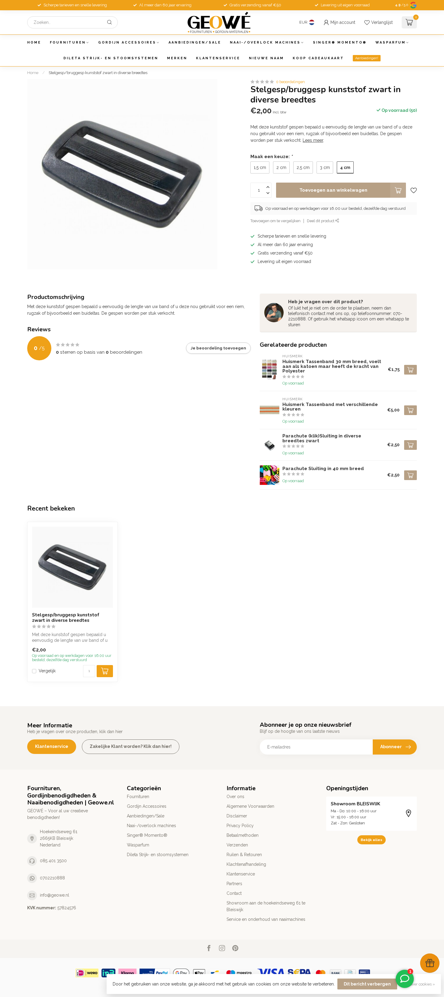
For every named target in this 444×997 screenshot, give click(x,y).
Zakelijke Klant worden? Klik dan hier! (131, 746)
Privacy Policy (240, 825)
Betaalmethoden (243, 835)
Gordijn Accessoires (127, 42)
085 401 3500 (53, 860)
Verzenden (237, 845)
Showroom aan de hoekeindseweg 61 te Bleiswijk (266, 906)
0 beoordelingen (290, 82)
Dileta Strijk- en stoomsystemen (110, 58)
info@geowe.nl (54, 895)
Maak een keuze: (271, 157)
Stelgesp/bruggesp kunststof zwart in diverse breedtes (98, 72)
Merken (177, 58)
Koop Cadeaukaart (318, 58)
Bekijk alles (371, 840)
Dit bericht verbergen (367, 984)
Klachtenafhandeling (246, 864)
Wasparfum (390, 42)
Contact (234, 893)
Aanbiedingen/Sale (195, 42)
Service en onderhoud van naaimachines (266, 919)
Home (34, 42)
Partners (234, 883)
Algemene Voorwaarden (250, 806)
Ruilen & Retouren (244, 854)
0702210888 (52, 877)
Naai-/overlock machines (265, 42)
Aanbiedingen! (366, 58)
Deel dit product (321, 221)
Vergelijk (47, 671)
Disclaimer (237, 816)
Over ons (235, 796)
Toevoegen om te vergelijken (275, 221)
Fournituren (68, 42)
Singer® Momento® (340, 42)
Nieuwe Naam (266, 58)
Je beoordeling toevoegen (218, 348)
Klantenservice (218, 58)
